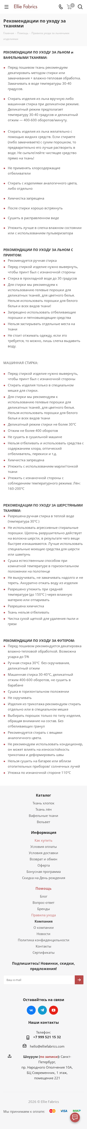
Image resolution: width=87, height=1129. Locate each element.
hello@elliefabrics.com (47, 1046)
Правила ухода (43, 915)
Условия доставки (43, 853)
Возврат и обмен (43, 859)
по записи (49, 1056)
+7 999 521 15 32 (47, 1037)
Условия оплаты (43, 846)
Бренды (43, 908)
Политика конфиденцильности (43, 940)
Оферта (43, 865)
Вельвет (43, 822)
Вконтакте (31, 1010)
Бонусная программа (44, 871)
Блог (43, 896)
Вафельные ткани (43, 815)
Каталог (43, 795)
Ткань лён (43, 809)
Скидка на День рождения (43, 878)
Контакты (43, 946)
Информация (43, 832)
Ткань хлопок (43, 803)
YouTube (53, 1010)
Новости (43, 933)
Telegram (42, 1010)
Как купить (43, 840)
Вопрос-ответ (43, 902)
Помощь (43, 888)
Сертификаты (44, 952)
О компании (43, 927)
